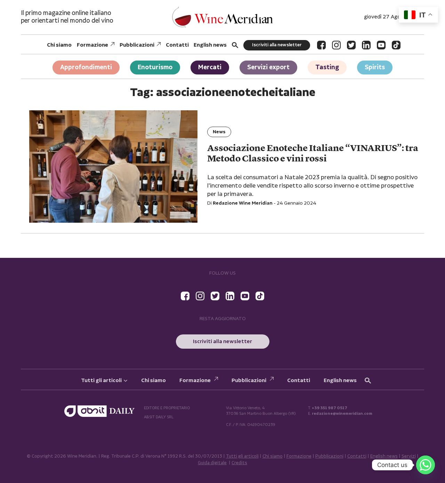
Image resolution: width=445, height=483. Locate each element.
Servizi (409, 456)
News (219, 131)
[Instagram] (336, 45)
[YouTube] (381, 45)
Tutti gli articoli (101, 381)
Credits (239, 463)
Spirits (375, 67)
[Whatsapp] (425, 465)
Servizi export (268, 67)
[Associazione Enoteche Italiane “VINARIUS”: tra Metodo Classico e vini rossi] (113, 166)
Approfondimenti (86, 67)
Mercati (209, 67)
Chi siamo (59, 45)
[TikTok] (396, 45)
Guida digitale (212, 463)
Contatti (177, 45)
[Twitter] (351, 45)
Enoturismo (155, 67)
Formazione (92, 45)
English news (210, 45)
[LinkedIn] (366, 45)
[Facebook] (321, 45)
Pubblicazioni (137, 45)
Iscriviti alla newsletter (277, 45)
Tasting (327, 67)
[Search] (235, 45)
